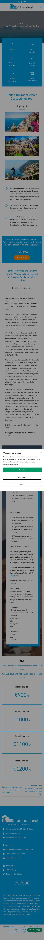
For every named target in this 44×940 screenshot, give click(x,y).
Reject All (22, 484)
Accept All (22, 470)
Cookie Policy (13, 464)
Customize (22, 477)
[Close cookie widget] (41, 452)
